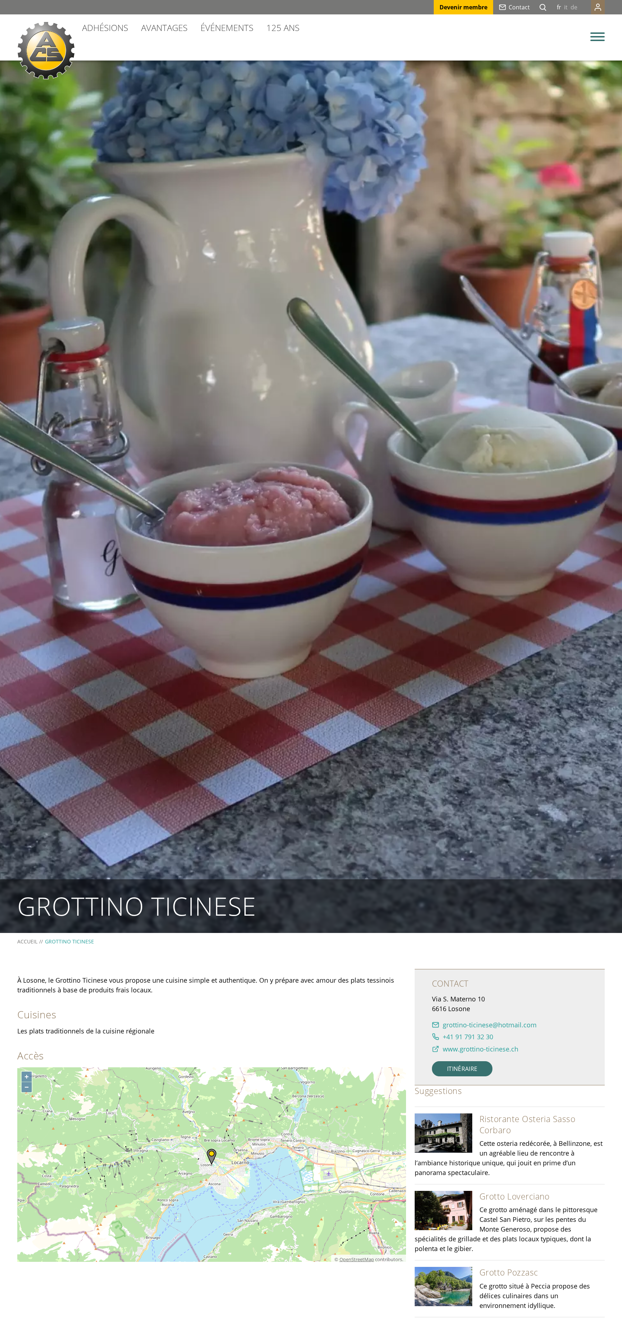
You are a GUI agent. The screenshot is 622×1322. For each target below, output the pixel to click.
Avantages (164, 28)
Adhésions (105, 28)
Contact (519, 7)
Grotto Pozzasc (508, 1272)
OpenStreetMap (356, 1259)
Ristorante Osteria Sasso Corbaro (527, 1124)
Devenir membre (463, 7)
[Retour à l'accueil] (46, 50)
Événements (226, 28)
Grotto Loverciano (514, 1196)
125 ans (282, 28)
